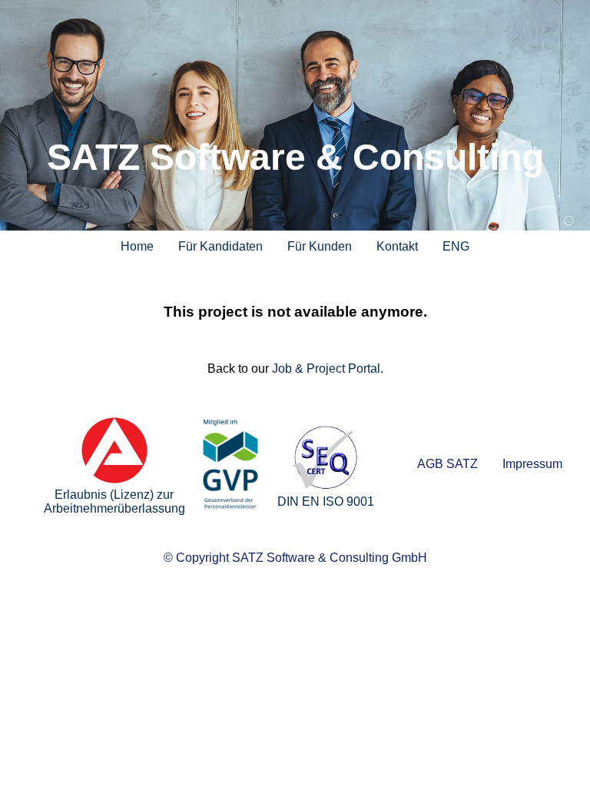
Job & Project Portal (326, 368)
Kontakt (397, 246)
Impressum (532, 463)
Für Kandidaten (220, 246)
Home (137, 246)
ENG (455, 246)
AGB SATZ (447, 463)
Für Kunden (319, 246)
